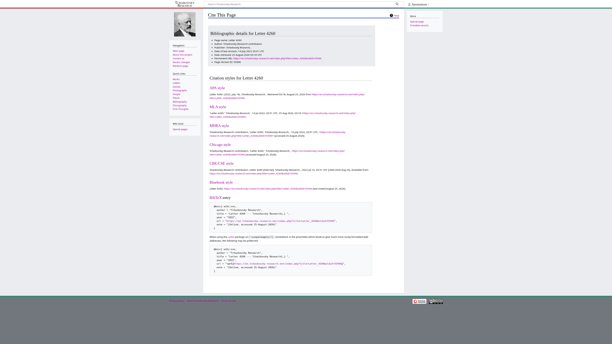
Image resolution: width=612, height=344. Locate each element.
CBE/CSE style (221, 163)
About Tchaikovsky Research (203, 300)
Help (396, 15)
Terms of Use (228, 300)
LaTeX (231, 236)
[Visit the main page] (185, 24)
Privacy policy (176, 300)
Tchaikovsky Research (185, 4)
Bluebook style (221, 182)
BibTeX (216, 197)
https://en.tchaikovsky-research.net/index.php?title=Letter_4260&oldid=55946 (277, 58)
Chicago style (220, 144)
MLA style (218, 107)
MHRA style (219, 125)
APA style (217, 88)
